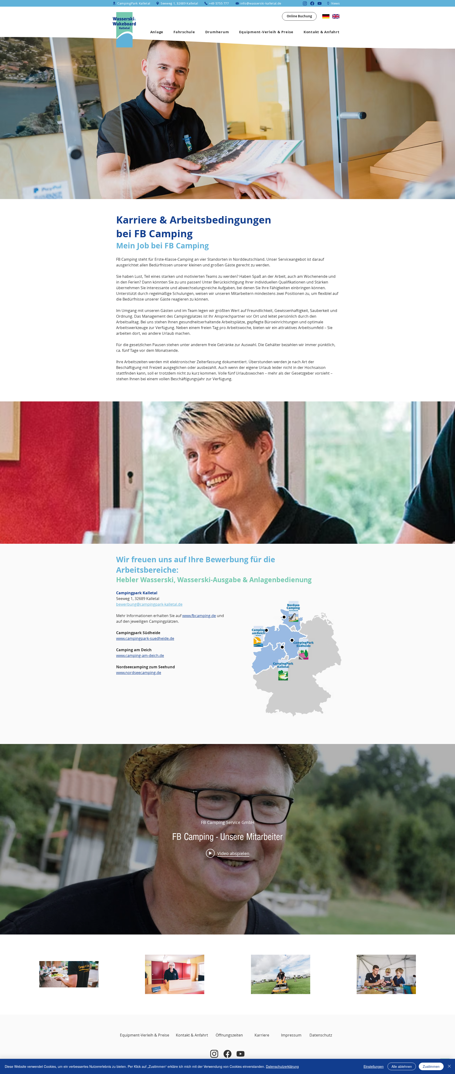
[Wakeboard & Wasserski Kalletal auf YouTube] (320, 3)
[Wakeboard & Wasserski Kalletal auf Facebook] (227, 1054)
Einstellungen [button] (374, 1066)
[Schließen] (449, 1066)
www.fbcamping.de (199, 615)
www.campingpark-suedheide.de (145, 638)
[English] (336, 16)
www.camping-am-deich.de (140, 655)
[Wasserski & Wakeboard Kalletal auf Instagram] (305, 3)
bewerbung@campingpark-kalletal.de (149, 604)
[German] (326, 16)
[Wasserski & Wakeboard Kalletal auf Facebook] (312, 3)
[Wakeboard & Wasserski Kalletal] (241, 1054)
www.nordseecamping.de (138, 672)
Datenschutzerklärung (282, 1066)
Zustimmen (431, 1066)
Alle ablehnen (401, 1066)
